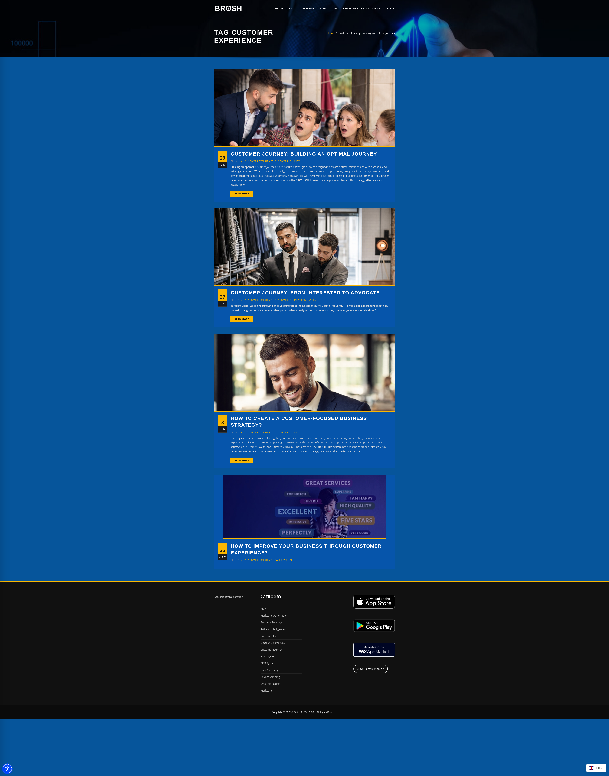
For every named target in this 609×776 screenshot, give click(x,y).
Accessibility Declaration (228, 597)
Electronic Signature (273, 643)
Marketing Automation (274, 615)
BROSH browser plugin (370, 669)
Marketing (267, 690)
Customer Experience (259, 161)
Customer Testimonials (361, 8)
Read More (242, 193)
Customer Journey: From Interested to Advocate (305, 292)
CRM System (309, 300)
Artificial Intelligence (273, 629)
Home (279, 8)
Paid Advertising (270, 677)
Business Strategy (271, 622)
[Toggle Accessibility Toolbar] (7, 769)
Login (390, 8)
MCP (263, 608)
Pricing (308, 8)
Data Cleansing (269, 670)
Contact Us (329, 8)
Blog (293, 8)
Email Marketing (270, 683)
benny (235, 161)
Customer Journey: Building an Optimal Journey (367, 33)
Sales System (283, 560)
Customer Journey (287, 161)
